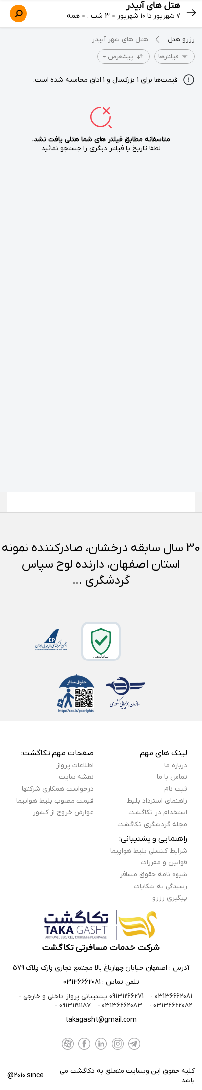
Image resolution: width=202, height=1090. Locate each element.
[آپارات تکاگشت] (68, 1044)
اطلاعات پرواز (75, 765)
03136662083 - (119, 1005)
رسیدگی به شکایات (160, 886)
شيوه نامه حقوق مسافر (153, 874)
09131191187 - (73, 1005)
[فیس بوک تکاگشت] (84, 1044)
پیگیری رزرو (169, 898)
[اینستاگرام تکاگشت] (118, 1044)
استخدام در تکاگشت (157, 812)
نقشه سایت (76, 777)
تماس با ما (172, 777)
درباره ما (175, 765)
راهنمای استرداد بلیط (157, 800)
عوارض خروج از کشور (63, 812)
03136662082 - (169, 1005)
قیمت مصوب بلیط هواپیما (55, 800)
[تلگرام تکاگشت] (134, 1044)
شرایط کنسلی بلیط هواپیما (148, 851)
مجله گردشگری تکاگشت (152, 824)
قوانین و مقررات (164, 862)
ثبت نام (175, 789)
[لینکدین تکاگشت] (101, 1044)
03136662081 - (170, 996)
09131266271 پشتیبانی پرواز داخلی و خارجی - (81, 996)
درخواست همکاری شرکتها (58, 789)
